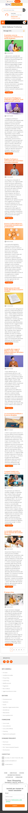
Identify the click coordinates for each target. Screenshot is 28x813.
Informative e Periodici (14, 775)
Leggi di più (8, 92)
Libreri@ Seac (6, 710)
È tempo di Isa (9, 592)
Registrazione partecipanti (9, 734)
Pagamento (5, 686)
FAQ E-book (5, 742)
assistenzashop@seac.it (11, 760)
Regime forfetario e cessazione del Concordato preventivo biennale (13, 160)
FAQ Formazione (7, 744)
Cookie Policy (6, 680)
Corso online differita (8, 728)
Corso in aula (6, 723)
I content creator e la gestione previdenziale (12, 472)
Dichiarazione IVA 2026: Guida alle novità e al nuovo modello (13, 289)
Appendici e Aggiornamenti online (11, 707)
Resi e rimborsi (6, 688)
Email (6, 793)
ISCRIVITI (15, 805)
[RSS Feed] (23, 30)
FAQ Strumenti (6, 750)
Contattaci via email (15, 18)
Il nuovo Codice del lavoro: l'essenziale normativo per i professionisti (13, 225)
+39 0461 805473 (9, 764)
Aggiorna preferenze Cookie (9, 691)
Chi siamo (5, 672)
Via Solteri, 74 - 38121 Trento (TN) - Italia (14, 758)
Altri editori (9, 777)
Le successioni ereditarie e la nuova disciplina (13, 414)
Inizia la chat (14, 16)
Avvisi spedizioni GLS (8, 715)
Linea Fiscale (13, 773)
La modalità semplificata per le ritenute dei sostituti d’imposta (13, 532)
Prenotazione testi (7, 699)
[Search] (24, 10)
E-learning (5, 731)
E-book (4, 704)
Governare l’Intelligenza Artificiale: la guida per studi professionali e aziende (13, 99)
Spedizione (5, 702)
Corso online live (7, 726)
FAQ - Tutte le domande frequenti (11, 747)
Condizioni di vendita (8, 675)
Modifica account (7, 683)
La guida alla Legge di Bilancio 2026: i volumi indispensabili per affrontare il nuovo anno (13, 351)
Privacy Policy (6, 678)
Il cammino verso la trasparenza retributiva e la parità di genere (13, 36)
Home (5, 773)
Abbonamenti (6, 712)
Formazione (18, 777)
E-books (21, 773)
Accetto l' (14, 800)
